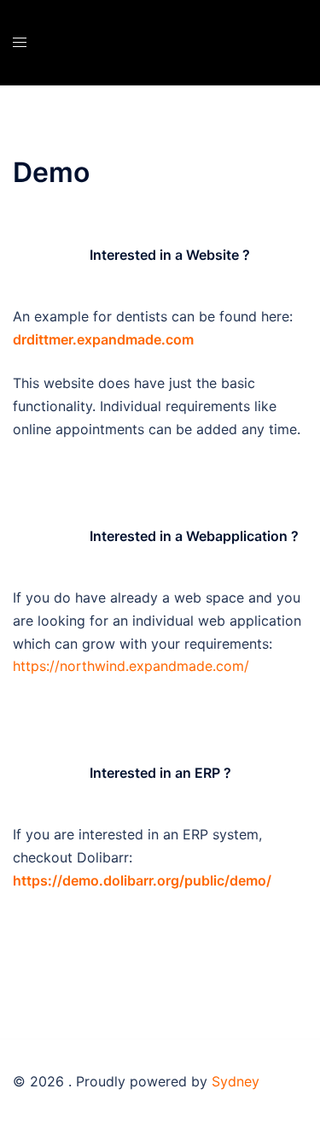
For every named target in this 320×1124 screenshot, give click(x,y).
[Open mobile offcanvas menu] (19, 42)
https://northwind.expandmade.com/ (131, 665)
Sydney (235, 1081)
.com (177, 339)
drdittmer (43, 339)
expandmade (119, 339)
